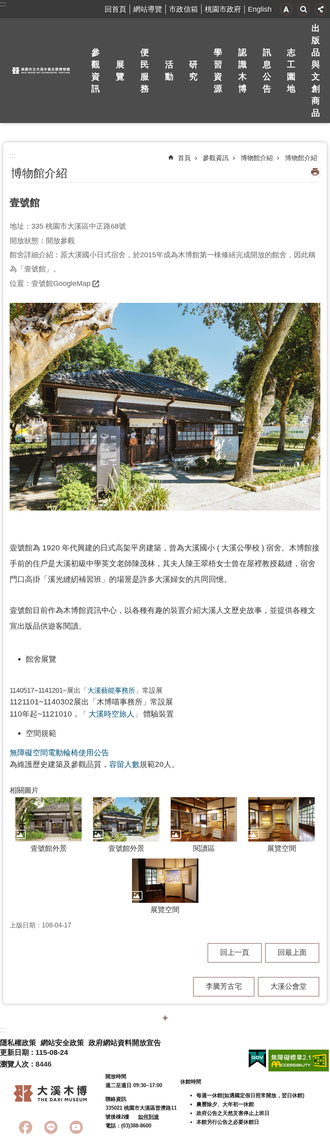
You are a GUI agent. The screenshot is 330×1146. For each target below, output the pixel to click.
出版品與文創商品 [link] (315, 70)
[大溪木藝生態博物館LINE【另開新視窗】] (51, 1127)
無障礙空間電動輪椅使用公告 (59, 752)
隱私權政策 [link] (18, 1043)
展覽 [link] (120, 70)
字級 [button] (286, 9)
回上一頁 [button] (234, 952)
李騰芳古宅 (224, 986)
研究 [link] (193, 70)
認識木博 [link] (242, 70)
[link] (257, 1059)
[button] (165, 406)
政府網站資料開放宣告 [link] (125, 1043)
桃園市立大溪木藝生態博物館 (41, 71)
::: (3, 4)
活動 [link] (169, 70)
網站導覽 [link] (147, 9)
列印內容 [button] (315, 172)
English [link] (260, 9)
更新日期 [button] (14, 1052)
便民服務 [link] (144, 70)
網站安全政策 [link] (62, 1043)
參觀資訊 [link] (95, 70)
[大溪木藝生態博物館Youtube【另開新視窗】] (76, 1127)
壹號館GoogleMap (61, 283)
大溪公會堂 (288, 986)
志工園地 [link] (291, 70)
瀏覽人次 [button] (14, 1064)
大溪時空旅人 (111, 713)
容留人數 (124, 764)
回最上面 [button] (292, 952)
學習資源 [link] (218, 70)
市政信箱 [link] (183, 9)
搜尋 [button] (303, 9)
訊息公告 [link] (267, 70)
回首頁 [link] (115, 9)
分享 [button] (321, 9)
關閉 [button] (165, 1018)
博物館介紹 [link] (257, 157)
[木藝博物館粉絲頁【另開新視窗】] (25, 1127)
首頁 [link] (184, 157)
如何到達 (148, 1117)
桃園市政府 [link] (223, 9)
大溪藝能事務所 (111, 690)
